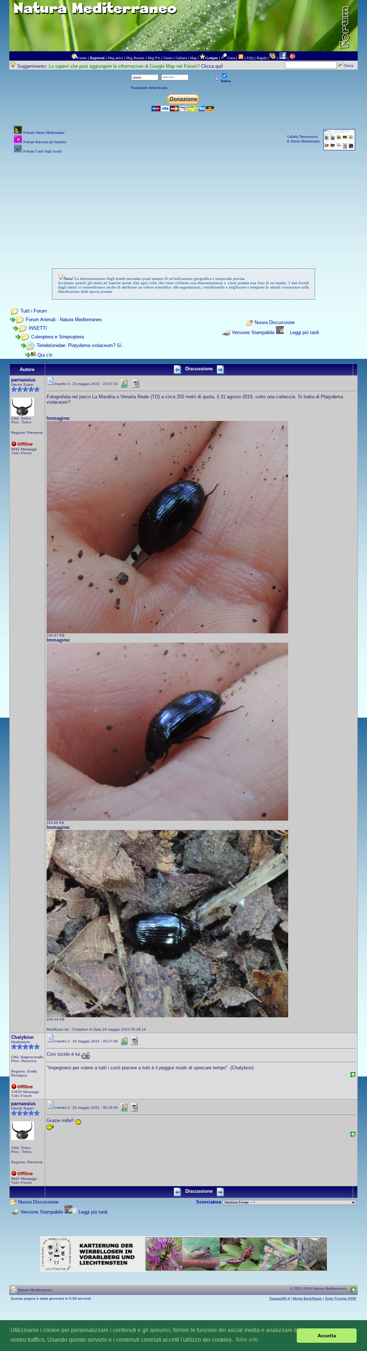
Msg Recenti (135, 58)
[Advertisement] (183, 205)
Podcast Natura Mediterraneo (44, 133)
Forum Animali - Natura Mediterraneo (64, 319)
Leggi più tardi (304, 332)
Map (193, 58)
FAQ (250, 58)
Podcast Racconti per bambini (44, 142)
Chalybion (22, 1037)
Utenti (167, 58)
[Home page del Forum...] (74, 58)
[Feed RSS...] (240, 58)
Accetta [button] (327, 1335)
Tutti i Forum (33, 311)
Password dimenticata (149, 88)
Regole (262, 58)
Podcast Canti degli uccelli (42, 151)
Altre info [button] (246, 1340)
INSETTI (38, 328)
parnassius (23, 380)
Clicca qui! (212, 66)
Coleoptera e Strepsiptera (57, 336)
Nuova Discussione (274, 322)
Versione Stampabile (253, 332)
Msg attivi (115, 58)
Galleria (181, 58)
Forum (82, 58)
